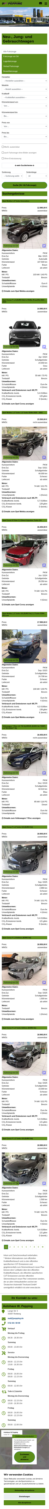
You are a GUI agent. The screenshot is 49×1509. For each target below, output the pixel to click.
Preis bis (5, 133)
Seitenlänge (31, 172)
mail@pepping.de (16, 1318)
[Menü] (46, 3)
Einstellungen (24, 1496)
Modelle (5, 85)
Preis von (6, 123)
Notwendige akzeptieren (24, 1490)
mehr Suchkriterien (24, 165)
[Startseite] (12, 3)
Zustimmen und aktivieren (24, 1457)
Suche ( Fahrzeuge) (24, 185)
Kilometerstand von (10, 102)
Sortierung (6, 172)
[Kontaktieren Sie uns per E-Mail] (40, 3)
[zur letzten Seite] (42, 1247)
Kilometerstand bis (9, 112)
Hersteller (6, 77)
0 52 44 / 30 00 (14, 1323)
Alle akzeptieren (24, 1503)
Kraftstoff (5, 94)
